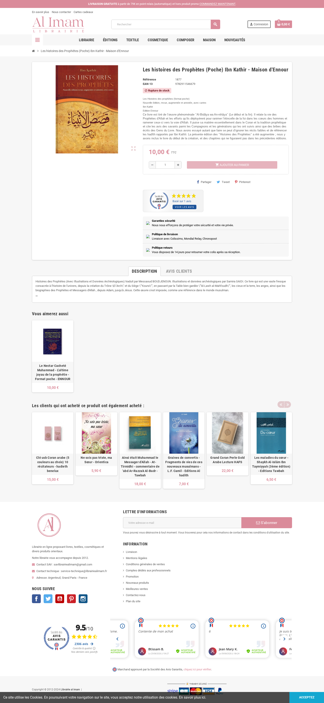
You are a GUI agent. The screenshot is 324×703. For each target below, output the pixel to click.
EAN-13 (148, 84)
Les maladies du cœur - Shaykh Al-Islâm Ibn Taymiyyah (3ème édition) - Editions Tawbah (271, 464)
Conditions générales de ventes (145, 564)
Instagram (83, 598)
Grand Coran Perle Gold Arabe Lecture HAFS (227, 460)
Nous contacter (61, 12)
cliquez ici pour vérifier (197, 669)
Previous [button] (280, 404)
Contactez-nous (135, 595)
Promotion (132, 576)
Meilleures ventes (137, 589)
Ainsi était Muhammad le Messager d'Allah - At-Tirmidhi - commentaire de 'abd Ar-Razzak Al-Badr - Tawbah (140, 466)
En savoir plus (40, 12)
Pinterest (244, 182)
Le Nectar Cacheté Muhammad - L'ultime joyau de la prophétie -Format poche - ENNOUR (53, 372)
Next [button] (287, 404)
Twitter (48, 598)
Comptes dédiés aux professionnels (148, 570)
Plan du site (133, 601)
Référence (149, 79)
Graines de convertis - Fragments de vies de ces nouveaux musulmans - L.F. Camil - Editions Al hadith (183, 466)
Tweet (226, 182)
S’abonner (268, 522)
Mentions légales (136, 558)
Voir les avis (184, 207)
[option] (52, 450)
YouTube (59, 598)
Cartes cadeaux (83, 12)
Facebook (36, 598)
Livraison (131, 552)
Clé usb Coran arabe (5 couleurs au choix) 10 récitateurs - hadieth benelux (52, 464)
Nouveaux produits (137, 582)
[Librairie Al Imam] (58, 24)
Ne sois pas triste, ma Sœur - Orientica (96, 460)
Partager (206, 182)
